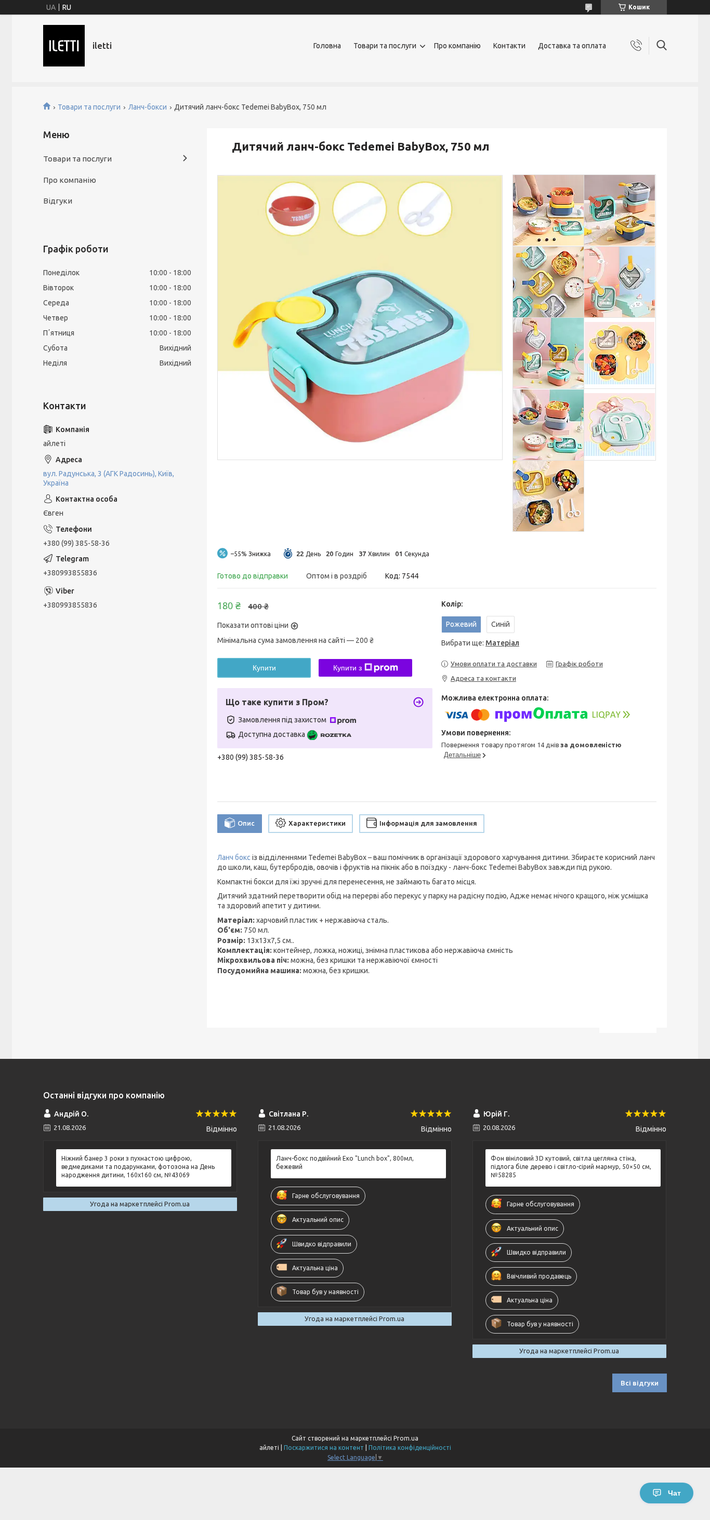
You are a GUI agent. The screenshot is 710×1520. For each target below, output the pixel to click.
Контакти (509, 46)
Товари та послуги (384, 46)
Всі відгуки (640, 1383)
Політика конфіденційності (410, 1447)
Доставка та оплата (572, 46)
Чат (674, 1493)
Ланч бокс (234, 857)
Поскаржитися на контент (324, 1447)
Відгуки (57, 200)
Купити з (347, 668)
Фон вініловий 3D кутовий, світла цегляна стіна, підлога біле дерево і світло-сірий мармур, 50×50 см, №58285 (571, 1166)
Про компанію (457, 46)
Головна (327, 46)
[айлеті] (64, 45)
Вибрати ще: (480, 643)
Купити (264, 668)
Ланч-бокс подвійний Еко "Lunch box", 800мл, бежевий (345, 1162)
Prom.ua (405, 1438)
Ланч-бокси (147, 107)
